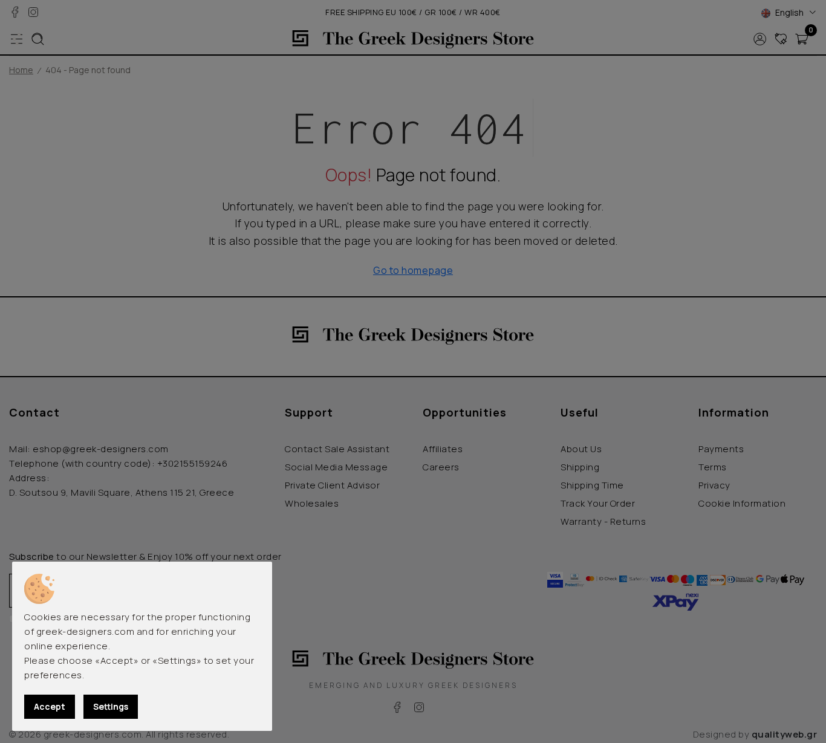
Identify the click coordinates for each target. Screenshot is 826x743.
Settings (110, 706)
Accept (49, 706)
